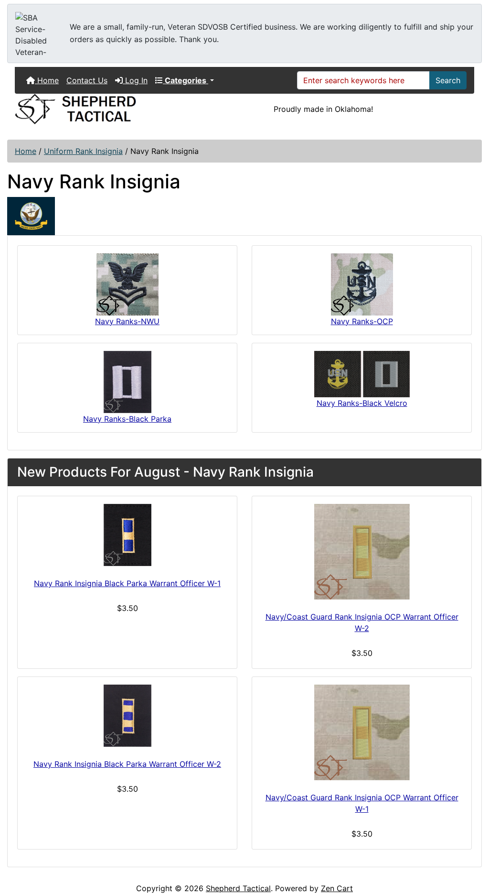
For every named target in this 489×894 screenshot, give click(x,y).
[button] (471, 847)
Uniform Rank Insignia (83, 151)
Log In (135, 80)
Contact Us (86, 80)
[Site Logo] (87, 109)
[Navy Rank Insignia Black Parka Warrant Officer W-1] (127, 535)
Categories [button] (185, 80)
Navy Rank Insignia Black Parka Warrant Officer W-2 (127, 764)
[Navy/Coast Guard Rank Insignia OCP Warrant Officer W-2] (362, 552)
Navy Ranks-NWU (127, 321)
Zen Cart (337, 888)
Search (448, 80)
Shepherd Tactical (238, 888)
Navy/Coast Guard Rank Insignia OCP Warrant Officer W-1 (362, 803)
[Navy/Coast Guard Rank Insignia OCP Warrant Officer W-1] (362, 732)
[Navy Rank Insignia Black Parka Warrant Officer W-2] (127, 716)
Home (47, 80)
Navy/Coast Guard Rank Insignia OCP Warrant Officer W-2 (362, 622)
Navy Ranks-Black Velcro (362, 403)
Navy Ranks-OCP (362, 321)
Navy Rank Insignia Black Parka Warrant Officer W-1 (127, 583)
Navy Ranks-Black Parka (127, 419)
